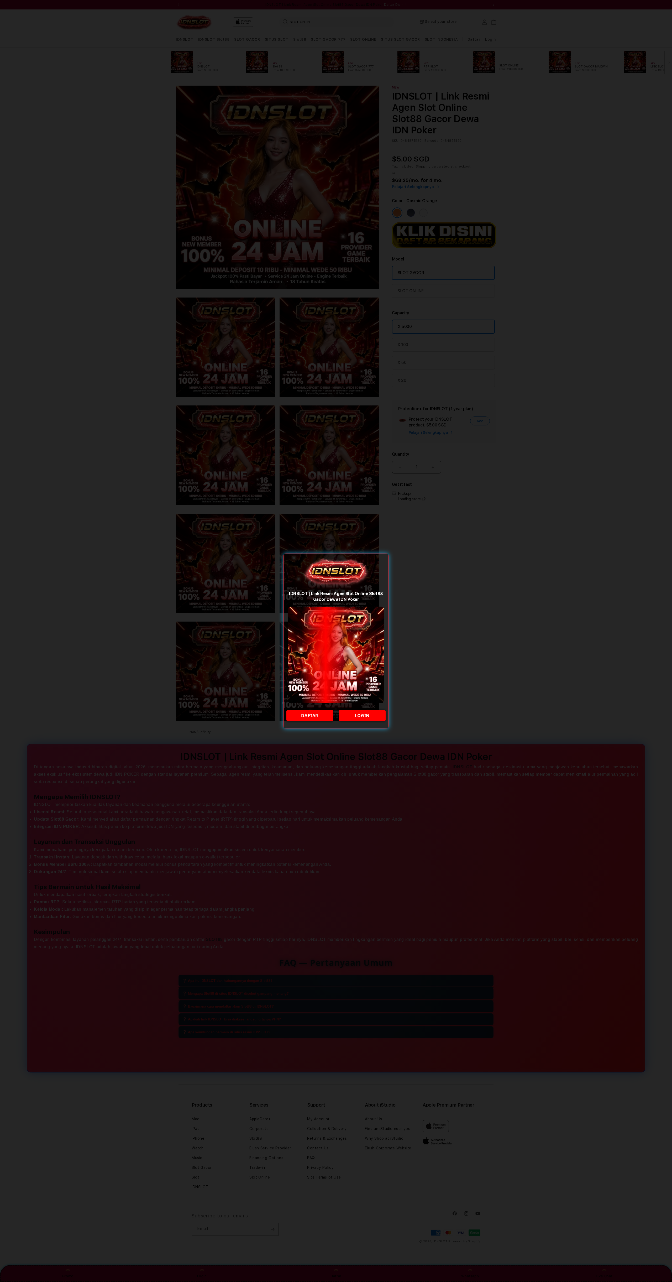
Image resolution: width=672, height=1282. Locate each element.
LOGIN (362, 715)
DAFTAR (309, 715)
